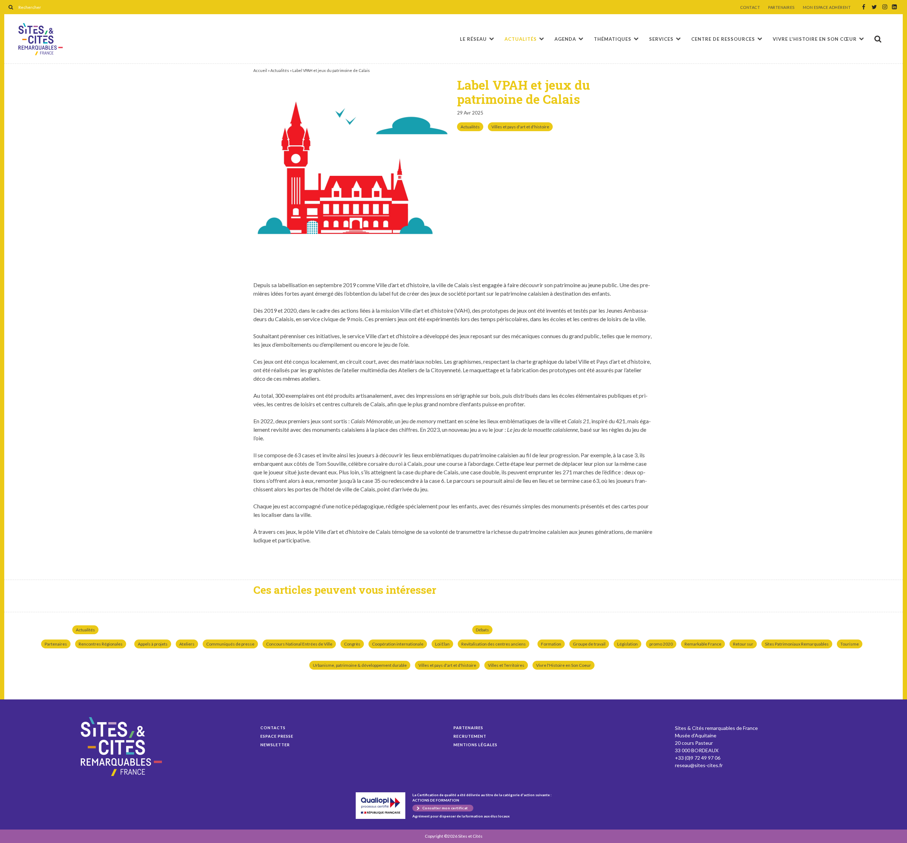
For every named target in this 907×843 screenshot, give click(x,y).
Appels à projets (153, 644)
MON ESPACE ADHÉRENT (827, 7)
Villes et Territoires (506, 665)
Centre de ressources (723, 39)
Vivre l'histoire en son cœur (815, 39)
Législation (627, 644)
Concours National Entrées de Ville (299, 644)
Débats (482, 629)
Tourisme (849, 644)
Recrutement (470, 736)
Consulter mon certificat (445, 808)
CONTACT (750, 7)
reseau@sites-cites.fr (699, 765)
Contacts (273, 727)
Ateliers (187, 644)
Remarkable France (703, 644)
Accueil (260, 70)
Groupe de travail (589, 644)
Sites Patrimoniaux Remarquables (797, 644)
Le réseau (473, 39)
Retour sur (743, 644)
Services (661, 39)
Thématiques (612, 39)
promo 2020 (661, 644)
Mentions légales (475, 744)
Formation (551, 644)
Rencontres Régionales (101, 644)
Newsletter (275, 744)
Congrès (352, 644)
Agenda (565, 39)
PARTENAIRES (781, 7)
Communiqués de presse (230, 644)
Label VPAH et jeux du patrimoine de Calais (40, 39)
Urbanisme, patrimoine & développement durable (360, 665)
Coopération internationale (397, 644)
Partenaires (56, 644)
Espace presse (276, 736)
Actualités (521, 39)
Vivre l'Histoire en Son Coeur (563, 665)
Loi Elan (442, 644)
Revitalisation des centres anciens (493, 644)
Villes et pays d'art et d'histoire (520, 126)
